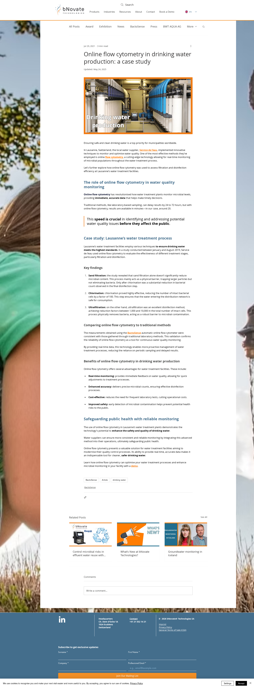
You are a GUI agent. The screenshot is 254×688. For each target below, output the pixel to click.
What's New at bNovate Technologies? (135, 553)
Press (154, 26)
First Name (134, 652)
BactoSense (137, 26)
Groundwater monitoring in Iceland (185, 553)
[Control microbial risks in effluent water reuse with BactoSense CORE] (90, 534)
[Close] (250, 683)
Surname (63, 652)
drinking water (119, 480)
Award (89, 26)
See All (204, 517)
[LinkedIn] (62, 620)
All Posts (74, 26)
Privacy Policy (136, 683)
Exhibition (105, 26)
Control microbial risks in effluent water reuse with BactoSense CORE (88, 553)
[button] (94, 12)
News (120, 26)
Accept (241, 683)
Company (63, 663)
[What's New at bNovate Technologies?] (138, 534)
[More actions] (191, 46)
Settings (227, 683)
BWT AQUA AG (172, 26)
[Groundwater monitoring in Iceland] (186, 534)
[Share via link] (85, 497)
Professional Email (137, 663)
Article (105, 480)
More (190, 26)
